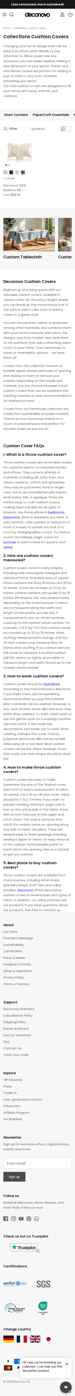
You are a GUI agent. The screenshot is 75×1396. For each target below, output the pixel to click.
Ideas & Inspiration (17, 971)
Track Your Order (16, 1055)
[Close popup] (65, 1362)
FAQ (6, 1042)
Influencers (11, 1106)
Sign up (14, 1177)
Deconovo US (21, 1381)
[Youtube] (21, 1218)
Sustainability (13, 945)
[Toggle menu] (4, 14)
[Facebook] (5, 1218)
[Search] (13, 14)
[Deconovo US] (37, 14)
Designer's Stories (17, 964)
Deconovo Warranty (18, 1009)
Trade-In (10, 1093)
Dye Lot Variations (17, 1035)
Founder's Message (18, 938)
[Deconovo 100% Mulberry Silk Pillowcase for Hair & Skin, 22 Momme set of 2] (19, 151)
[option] (30, 240)
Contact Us (12, 1048)
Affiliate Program (16, 1112)
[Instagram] (13, 1218)
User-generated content (22, 1099)
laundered (52, 684)
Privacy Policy (13, 977)
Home (6, 28)
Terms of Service (16, 984)
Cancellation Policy (18, 1015)
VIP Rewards (12, 1080)
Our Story (10, 931)
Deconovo (25, 890)
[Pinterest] (28, 1218)
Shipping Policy (14, 1022)
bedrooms (56, 512)
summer (9, 542)
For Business (12, 1119)
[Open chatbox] (66, 1387)
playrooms (11, 517)
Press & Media (14, 958)
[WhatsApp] (36, 1218)
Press (7, 1086)
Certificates (12, 951)
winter (8, 547)
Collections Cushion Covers (30, 28)
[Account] (61, 14)
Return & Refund (16, 1028)
